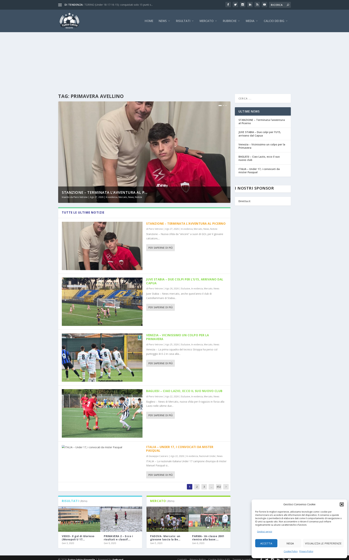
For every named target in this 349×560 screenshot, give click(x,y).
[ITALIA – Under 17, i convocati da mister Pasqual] (102, 447)
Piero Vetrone (80, 197)
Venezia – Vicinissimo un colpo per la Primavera (177, 337)
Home (149, 21)
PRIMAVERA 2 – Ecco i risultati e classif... (118, 537)
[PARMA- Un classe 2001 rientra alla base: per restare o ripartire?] (209, 519)
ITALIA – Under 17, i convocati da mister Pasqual (179, 449)
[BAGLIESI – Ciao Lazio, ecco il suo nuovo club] (102, 413)
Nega (290, 543)
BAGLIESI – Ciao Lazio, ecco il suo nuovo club (184, 391)
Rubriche (229, 21)
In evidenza (111, 197)
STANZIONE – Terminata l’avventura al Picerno (186, 224)
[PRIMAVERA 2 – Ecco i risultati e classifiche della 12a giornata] (121, 519)
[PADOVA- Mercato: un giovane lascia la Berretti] (167, 519)
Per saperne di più (160, 247)
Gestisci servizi (264, 531)
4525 (218, 489)
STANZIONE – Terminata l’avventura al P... (104, 192)
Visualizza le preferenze (323, 543)
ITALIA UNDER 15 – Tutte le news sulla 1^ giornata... (115, 4)
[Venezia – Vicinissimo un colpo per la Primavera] (102, 357)
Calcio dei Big (274, 21)
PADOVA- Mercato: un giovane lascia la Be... (165, 537)
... (211, 486)
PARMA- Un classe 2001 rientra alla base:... (208, 537)
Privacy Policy (306, 551)
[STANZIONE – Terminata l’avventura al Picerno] (102, 246)
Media (250, 21)
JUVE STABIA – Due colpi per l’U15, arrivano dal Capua (184, 281)
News (163, 21)
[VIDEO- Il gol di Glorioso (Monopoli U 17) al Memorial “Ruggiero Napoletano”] (79, 519)
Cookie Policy (291, 551)
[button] (342, 504)
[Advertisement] (174, 59)
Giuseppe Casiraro (158, 456)
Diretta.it (244, 201)
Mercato (207, 21)
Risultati (183, 21)
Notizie (138, 197)
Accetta (266, 543)
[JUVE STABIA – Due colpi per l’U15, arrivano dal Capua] (102, 302)
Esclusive (185, 288)
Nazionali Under (207, 456)
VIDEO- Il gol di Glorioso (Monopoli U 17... (78, 537)
